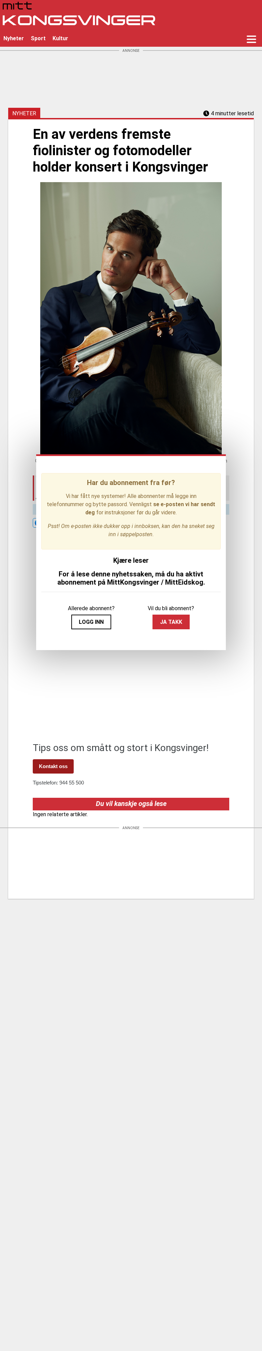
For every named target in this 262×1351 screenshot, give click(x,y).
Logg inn (91, 622)
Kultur (60, 38)
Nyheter (13, 38)
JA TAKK (171, 622)
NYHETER (24, 113)
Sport (38, 38)
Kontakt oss (53, 766)
